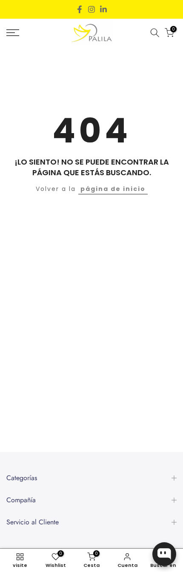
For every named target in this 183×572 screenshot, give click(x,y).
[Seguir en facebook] (79, 9)
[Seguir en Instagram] (91, 9)
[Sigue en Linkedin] (103, 9)
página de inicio (113, 189)
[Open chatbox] (164, 554)
